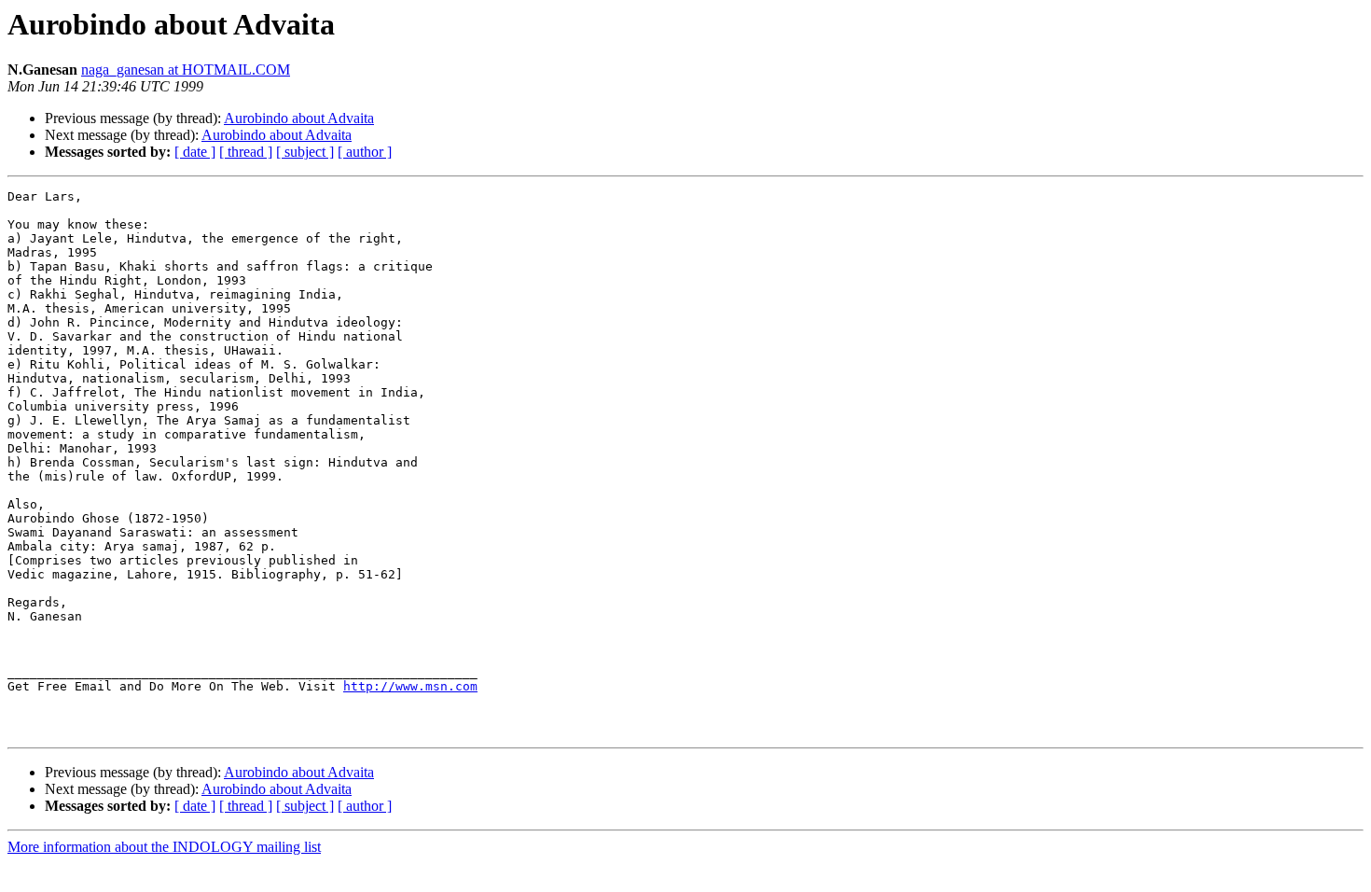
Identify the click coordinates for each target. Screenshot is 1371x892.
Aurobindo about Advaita (299, 118)
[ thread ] (245, 152)
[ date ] (194, 152)
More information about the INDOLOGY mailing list (164, 847)
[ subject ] (305, 152)
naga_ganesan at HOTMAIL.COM (185, 69)
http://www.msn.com (410, 686)
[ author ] (365, 152)
